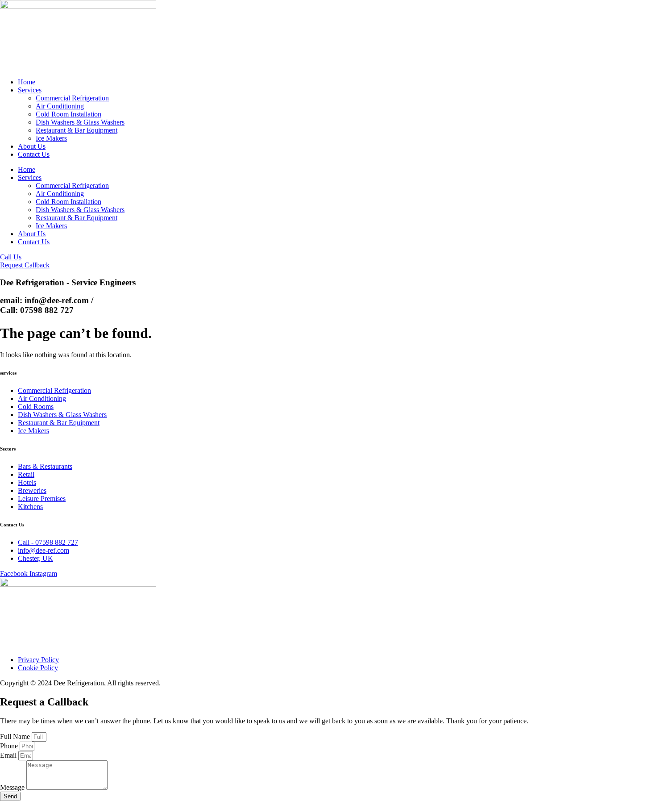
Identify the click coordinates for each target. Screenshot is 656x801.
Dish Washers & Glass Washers (80, 122)
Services (30, 90)
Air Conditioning (60, 106)
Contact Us (34, 154)
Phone (10, 746)
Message (13, 787)
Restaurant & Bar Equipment (76, 130)
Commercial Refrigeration (72, 98)
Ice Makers (51, 138)
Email (9, 755)
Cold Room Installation (68, 114)
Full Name (16, 736)
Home (26, 82)
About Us (32, 146)
